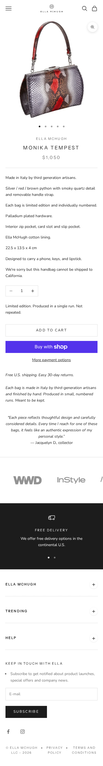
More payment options (51, 360)
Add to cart (51, 330)
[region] (51, 531)
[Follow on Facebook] (8, 731)
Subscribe (26, 711)
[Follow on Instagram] (22, 731)
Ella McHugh (51, 139)
